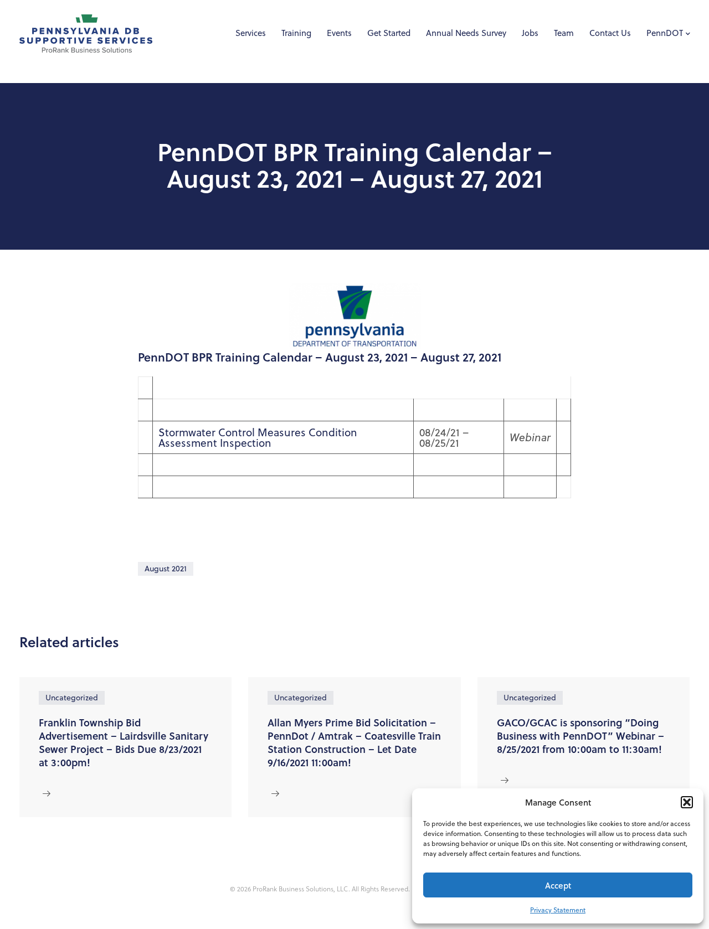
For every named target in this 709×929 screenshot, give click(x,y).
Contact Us (610, 33)
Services (250, 33)
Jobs (530, 33)
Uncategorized (71, 697)
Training (296, 33)
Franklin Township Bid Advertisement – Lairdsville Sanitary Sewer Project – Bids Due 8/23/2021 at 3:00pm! (123, 742)
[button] (686, 802)
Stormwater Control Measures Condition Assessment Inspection (257, 437)
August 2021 (166, 568)
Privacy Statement (557, 910)
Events (339, 33)
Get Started (388, 33)
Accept (558, 885)
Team (564, 33)
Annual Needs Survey (466, 33)
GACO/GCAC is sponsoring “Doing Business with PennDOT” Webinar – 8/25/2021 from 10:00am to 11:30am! (580, 735)
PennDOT (664, 33)
